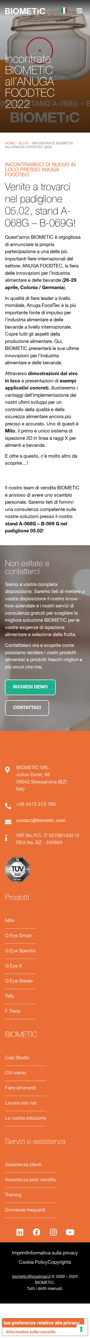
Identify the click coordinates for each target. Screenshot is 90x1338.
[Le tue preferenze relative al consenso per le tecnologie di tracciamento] (81, 1329)
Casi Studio (17, 1058)
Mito (9, 921)
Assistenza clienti (23, 1165)
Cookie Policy (33, 1262)
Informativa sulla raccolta (30, 1331)
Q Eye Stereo (19, 981)
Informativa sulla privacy (52, 1253)
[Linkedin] (20, 1232)
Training (13, 1195)
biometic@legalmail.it (31, 1276)
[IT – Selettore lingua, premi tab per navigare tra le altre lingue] (65, 10)
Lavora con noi (20, 1103)
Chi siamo (15, 1073)
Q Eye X (13, 966)
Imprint (19, 1253)
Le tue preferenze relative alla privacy (41, 1322)
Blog (24, 143)
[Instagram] (53, 1232)
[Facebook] (36, 1232)
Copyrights (59, 1262)
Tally (9, 996)
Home (10, 143)
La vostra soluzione (25, 1118)
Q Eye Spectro (20, 951)
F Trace (12, 1011)
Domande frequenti (25, 1210)
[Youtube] (70, 1232)
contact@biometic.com (40, 820)
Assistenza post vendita (30, 1180)
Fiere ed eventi (20, 1088)
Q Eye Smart (18, 936)
